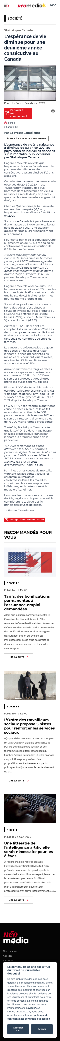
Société (15, 18)
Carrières (8, 960)
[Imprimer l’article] (53, 111)
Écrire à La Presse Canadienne (26, 138)
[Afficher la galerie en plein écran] (52, 68)
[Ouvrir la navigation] (6, 5)
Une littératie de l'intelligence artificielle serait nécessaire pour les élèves (28, 849)
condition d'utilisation (37, 1018)
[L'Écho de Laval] (16, 937)
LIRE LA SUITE (16, 657)
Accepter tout (18, 1029)
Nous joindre (10, 951)
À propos (7, 955)
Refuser (42, 1029)
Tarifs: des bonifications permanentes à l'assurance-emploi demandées (27, 602)
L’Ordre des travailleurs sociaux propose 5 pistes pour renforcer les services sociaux (29, 726)
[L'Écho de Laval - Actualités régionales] (30, 5)
